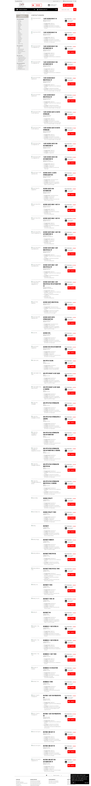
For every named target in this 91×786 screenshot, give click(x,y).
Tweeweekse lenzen (22, 65)
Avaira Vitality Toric (49, 512)
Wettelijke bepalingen (20, 782)
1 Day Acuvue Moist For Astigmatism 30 (50, 47)
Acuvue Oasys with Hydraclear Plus (49, 318)
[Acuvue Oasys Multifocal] (36, 302)
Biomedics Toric (48, 682)
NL (75, 1)
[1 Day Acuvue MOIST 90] (36, 32)
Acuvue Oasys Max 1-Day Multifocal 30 (50, 249)
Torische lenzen (21, 60)
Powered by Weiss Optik (22, 6)
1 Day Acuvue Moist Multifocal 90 (49, 96)
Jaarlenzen (20, 67)
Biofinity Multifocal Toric (51, 569)
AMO (19, 48)
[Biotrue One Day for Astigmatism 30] (36, 760)
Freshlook (20, 29)
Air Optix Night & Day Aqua (51, 373)
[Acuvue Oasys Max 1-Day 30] (36, 204)
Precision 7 (20, 34)
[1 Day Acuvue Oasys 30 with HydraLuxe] (36, 112)
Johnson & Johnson (21, 51)
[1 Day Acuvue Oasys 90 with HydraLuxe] (36, 128)
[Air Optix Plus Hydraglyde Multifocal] (36, 464)
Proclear (19, 37)
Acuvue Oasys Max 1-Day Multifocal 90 (50, 266)
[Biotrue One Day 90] (36, 745)
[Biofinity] (36, 525)
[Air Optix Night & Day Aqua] (36, 373)
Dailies (19, 28)
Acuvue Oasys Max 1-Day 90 (51, 218)
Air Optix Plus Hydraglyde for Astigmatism (51, 434)
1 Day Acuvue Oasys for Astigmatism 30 (50, 144)
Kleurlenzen (20, 61)
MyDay (19, 32)
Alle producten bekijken (71, 784)
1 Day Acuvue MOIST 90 (50, 32)
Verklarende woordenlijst (34, 785)
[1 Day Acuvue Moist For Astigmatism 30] (36, 46)
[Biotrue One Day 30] (36, 731)
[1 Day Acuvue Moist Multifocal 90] (36, 95)
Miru (19, 31)
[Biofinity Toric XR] (36, 598)
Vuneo (19, 53)
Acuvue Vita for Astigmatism (52, 347)
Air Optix (19, 21)
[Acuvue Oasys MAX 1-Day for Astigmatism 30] (36, 232)
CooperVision (20, 50)
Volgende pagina (56, 775)
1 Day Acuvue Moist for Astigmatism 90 (50, 63)
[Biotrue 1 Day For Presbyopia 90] (36, 714)
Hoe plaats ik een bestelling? (35, 781)
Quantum (20, 39)
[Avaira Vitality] (36, 498)
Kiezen (72, 24)
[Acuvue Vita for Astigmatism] (36, 347)
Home (24, 12)
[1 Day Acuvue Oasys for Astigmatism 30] (36, 144)
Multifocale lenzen (21, 59)
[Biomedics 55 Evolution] (36, 668)
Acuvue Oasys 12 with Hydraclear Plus (49, 174)
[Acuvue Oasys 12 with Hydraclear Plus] (36, 173)
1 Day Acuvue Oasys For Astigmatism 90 (50, 158)
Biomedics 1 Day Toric (50, 654)
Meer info (87, 782)
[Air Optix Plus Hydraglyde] (36, 403)
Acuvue (19, 20)
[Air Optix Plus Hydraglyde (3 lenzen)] (36, 417)
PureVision (20, 38)
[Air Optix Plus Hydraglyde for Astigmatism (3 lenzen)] (36, 449)
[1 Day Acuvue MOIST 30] (36, 19)
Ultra (19, 42)
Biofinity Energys (48, 540)
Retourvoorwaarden (52, 783)
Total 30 (19, 41)
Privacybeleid (18, 784)
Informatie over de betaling (53, 782)
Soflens (19, 40)
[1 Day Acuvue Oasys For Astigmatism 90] (36, 157)
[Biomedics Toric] (36, 681)
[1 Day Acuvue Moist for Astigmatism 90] (36, 62)
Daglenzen (20, 64)
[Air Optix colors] (36, 360)
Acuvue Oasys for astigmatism (48, 190)
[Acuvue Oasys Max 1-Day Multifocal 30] (36, 248)
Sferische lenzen (21, 56)
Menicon (19, 52)
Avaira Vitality (47, 498)
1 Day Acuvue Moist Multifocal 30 (49, 79)
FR (73, 1)
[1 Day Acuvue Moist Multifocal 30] (36, 78)
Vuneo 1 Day (20, 43)
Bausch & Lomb (21, 49)
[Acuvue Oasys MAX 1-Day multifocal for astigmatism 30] (36, 283)
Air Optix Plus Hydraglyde (51, 403)
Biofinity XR (47, 612)
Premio (19, 36)
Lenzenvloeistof (43, 9)
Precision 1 (20, 33)
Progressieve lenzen (22, 58)
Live (19, 30)
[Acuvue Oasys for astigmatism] (36, 189)
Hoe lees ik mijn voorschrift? (35, 782)
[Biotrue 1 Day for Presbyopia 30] (36, 696)
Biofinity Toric (47, 585)
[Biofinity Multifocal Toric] (36, 569)
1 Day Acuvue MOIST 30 (50, 19)
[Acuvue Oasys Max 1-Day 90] (36, 218)
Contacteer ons (18, 785)
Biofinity (19, 23)
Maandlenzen (20, 66)
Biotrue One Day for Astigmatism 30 (49, 761)
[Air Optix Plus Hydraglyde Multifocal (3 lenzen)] (36, 482)
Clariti (19, 27)
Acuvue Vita (46, 333)
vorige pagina (18, 12)
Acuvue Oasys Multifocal (50, 302)
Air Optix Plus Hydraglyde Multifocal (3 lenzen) (51, 482)
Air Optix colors (48, 361)
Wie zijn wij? (18, 781)
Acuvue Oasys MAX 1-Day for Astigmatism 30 (51, 233)
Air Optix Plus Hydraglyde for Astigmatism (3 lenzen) (51, 449)
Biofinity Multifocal (49, 554)
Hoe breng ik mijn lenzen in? (35, 784)
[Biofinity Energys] (36, 539)
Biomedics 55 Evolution (50, 668)
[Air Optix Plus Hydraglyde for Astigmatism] (36, 434)
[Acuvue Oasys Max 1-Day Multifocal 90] (36, 265)
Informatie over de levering (53, 781)
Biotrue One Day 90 (49, 746)
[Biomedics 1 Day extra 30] (36, 626)
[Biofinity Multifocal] (36, 553)
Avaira (19, 22)
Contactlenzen (23, 9)
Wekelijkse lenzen (21, 69)
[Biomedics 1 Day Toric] (36, 654)
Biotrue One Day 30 (49, 732)
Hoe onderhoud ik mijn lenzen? (35, 783)
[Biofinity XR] (36, 612)
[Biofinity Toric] (36, 584)
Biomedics (20, 24)
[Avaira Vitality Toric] (36, 512)
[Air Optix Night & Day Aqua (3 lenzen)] (36, 387)
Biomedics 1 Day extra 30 (50, 626)
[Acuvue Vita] (36, 332)
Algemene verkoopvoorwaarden (21, 783)
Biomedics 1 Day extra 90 (50, 640)
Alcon (19, 47)
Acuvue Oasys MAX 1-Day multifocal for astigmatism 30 (52, 284)
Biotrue (19, 26)
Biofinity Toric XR (48, 599)
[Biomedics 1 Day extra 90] (36, 640)
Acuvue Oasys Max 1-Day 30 (51, 204)
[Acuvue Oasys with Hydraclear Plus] (36, 317)
